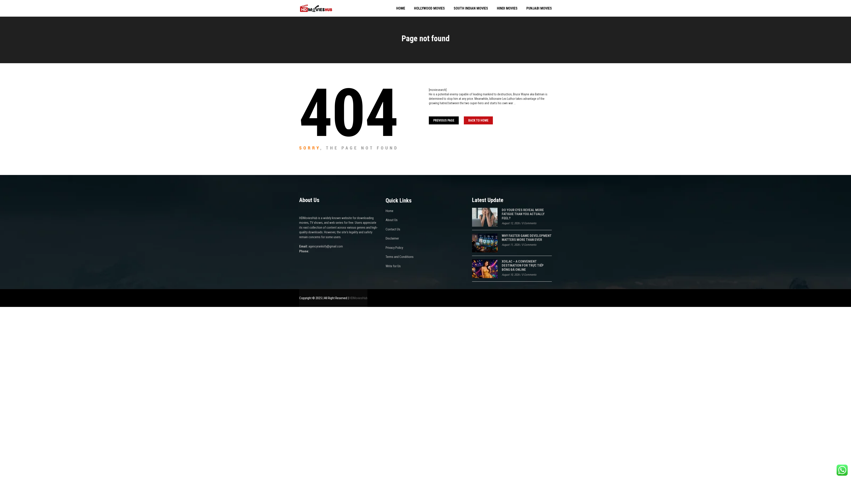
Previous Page (443, 120)
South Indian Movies (471, 8)
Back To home (478, 120)
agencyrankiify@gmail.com (325, 246)
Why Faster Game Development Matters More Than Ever (527, 238)
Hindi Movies (507, 8)
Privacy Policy (394, 248)
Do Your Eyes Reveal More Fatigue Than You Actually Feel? (523, 214)
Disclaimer (392, 238)
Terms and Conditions (400, 257)
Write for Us (393, 266)
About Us (392, 220)
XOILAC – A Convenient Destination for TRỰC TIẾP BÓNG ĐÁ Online (523, 265)
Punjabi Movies (539, 8)
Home (400, 8)
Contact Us (393, 229)
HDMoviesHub (358, 298)
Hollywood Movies (429, 8)
